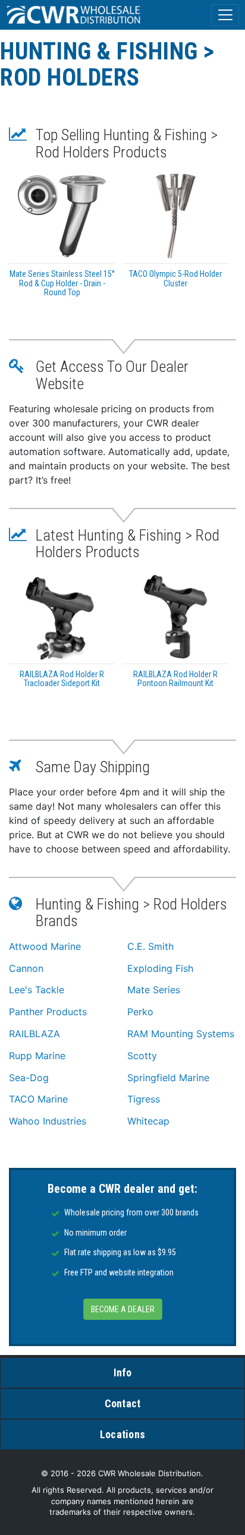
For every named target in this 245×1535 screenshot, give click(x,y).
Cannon (26, 968)
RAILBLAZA (34, 1034)
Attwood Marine (45, 946)
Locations (122, 1434)
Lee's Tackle (36, 990)
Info (123, 1372)
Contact (123, 1403)
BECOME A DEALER (123, 1309)
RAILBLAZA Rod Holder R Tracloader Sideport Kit (62, 678)
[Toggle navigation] (225, 15)
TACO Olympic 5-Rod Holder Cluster (175, 278)
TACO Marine (38, 1099)
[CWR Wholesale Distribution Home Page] (74, 15)
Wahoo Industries (47, 1121)
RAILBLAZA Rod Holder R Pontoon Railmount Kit (175, 678)
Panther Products (48, 1012)
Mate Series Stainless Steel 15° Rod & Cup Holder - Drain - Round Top (62, 283)
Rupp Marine (37, 1056)
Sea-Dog (29, 1078)
